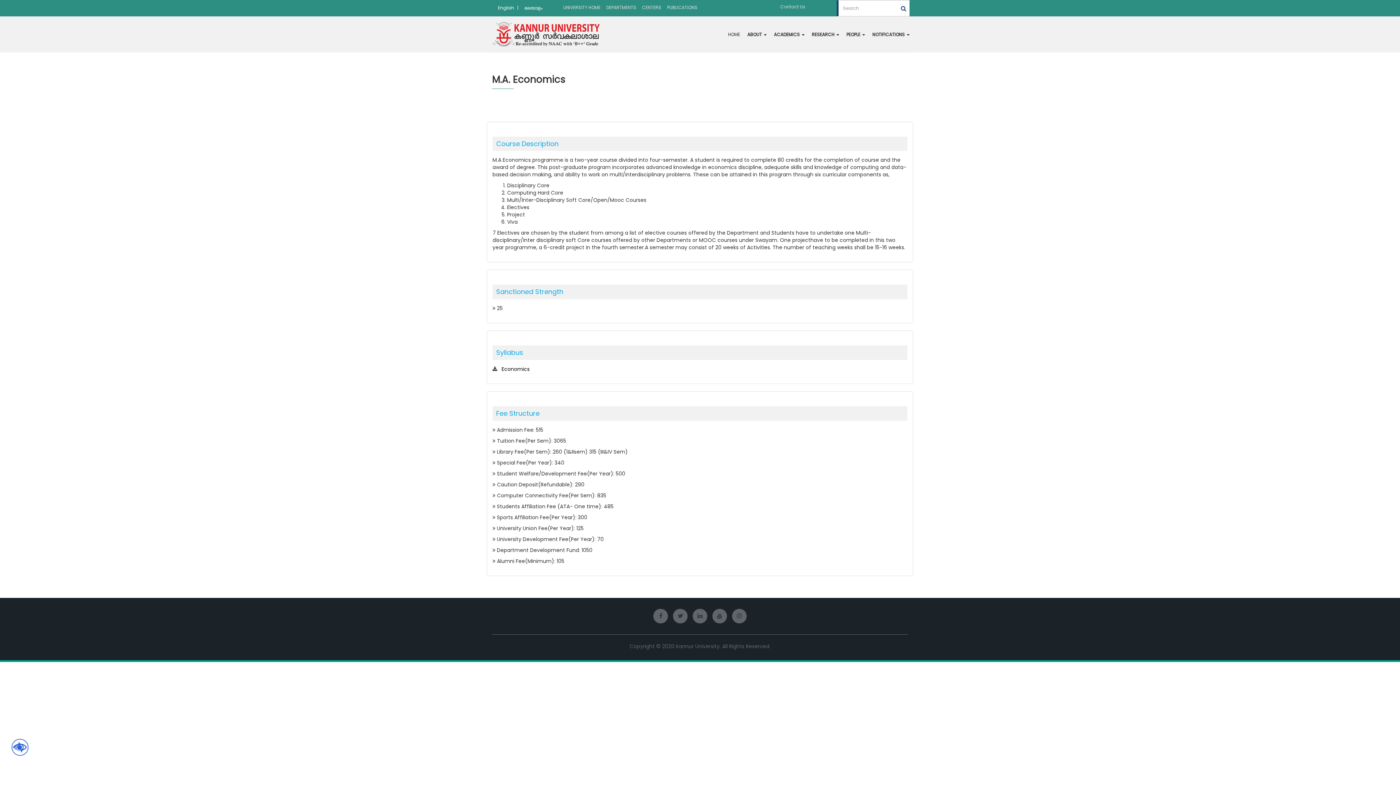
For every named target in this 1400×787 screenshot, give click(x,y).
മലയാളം (533, 8)
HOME (734, 34)
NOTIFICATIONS (889, 34)
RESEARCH (824, 34)
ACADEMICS (787, 34)
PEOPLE (854, 34)
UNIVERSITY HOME (581, 7)
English (506, 8)
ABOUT (755, 34)
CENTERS (651, 7)
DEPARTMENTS (621, 7)
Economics (516, 369)
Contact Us (792, 7)
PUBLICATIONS (682, 7)
